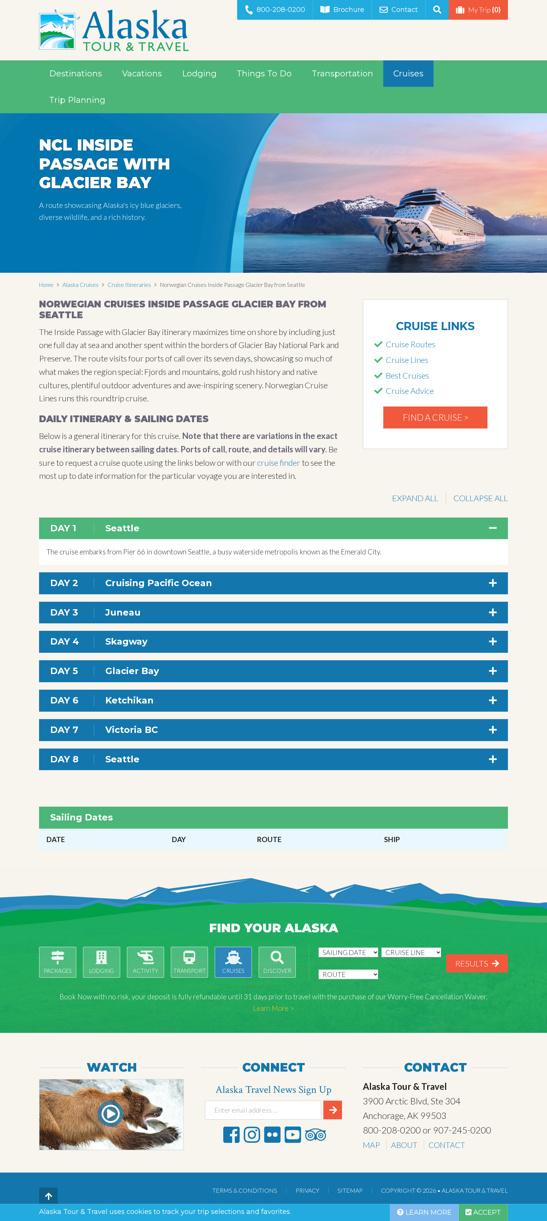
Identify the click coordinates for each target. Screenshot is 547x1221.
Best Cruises (407, 375)
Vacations (142, 74)
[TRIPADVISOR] (315, 1134)
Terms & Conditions (244, 1190)
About (404, 1144)
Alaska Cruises (81, 284)
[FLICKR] (272, 1134)
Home (46, 284)
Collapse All (481, 498)
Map (371, 1144)
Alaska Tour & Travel (114, 30)
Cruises (408, 74)
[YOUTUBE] (293, 1134)
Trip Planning (77, 100)
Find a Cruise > (435, 417)
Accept (486, 1212)
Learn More (428, 1212)
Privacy (307, 1190)
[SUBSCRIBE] (332, 1110)
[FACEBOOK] (231, 1134)
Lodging (199, 74)
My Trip (484, 9)
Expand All (415, 498)
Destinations (75, 74)
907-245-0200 (462, 1129)
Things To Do (264, 74)
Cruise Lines (407, 360)
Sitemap (350, 1190)
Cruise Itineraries (129, 284)
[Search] (437, 10)
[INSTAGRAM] (252, 1134)
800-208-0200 (281, 10)
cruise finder (278, 463)
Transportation (342, 74)
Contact (404, 10)
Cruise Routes (410, 344)
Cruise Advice (410, 391)
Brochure (348, 10)
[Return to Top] (48, 1196)
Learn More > (273, 1008)
